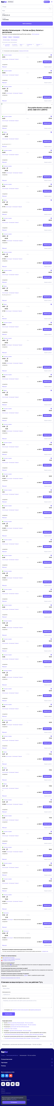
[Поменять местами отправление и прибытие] (50, 8)
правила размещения (35, 1009)
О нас (2, 1088)
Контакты (3, 1091)
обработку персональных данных (20, 1009)
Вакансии (3, 1089)
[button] (2, 1075)
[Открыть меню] (52, 2)
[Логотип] (4, 2)
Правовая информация (6, 1093)
